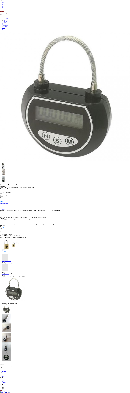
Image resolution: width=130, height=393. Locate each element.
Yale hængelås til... (4, 250)
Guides (3, 24)
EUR (2, 5)
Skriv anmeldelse (6, 203)
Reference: (1, 186)
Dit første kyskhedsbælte (5, 25)
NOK (2, 6)
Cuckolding (5, 20)
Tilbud (2, 23)
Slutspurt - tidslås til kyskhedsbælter (5, 274)
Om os (2, 381)
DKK (2, 4)
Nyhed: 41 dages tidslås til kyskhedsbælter (6, 261)
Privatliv (1, 390)
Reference (1, 225)
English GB (3, 2)
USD (2, 7)
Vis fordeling (1, 202)
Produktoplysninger (4, 208)
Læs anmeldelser (2, 203)
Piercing (5, 22)
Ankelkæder (5, 21)
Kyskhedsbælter (5, 16)
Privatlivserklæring (4, 382)
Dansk (2, 1)
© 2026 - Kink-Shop (2, 391)
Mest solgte (3, 376)
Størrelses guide (3, 370)
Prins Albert (7, 18)
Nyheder (2, 375)
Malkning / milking (5, 26)
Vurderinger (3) (3, 209)
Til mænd (6, 17)
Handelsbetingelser (4, 380)
